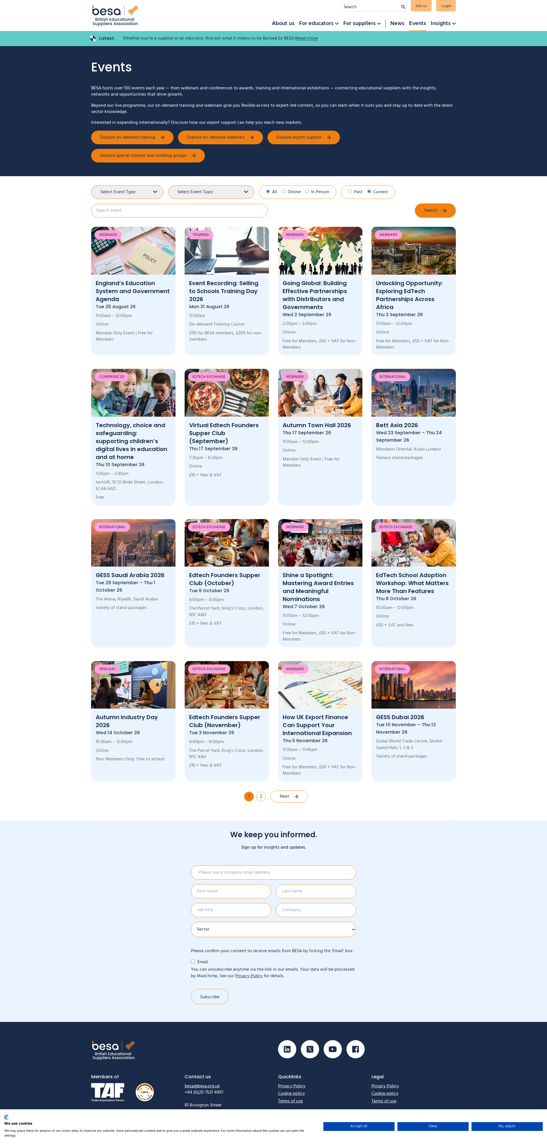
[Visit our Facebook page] (355, 1049)
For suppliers (359, 23)
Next (284, 796)
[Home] (115, 15)
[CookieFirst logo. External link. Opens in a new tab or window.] (6, 1117)
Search (430, 210)
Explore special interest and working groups (143, 155)
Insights (441, 23)
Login (446, 6)
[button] (337, 23)
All (274, 192)
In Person (320, 192)
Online (294, 192)
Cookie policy (291, 1093)
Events (417, 23)
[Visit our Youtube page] (333, 1049)
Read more (306, 38)
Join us (421, 6)
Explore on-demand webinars (216, 137)
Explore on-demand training (127, 137)
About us (283, 23)
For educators (316, 23)
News (397, 23)
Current (380, 192)
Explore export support (299, 137)
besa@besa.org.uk (202, 1086)
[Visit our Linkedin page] (287, 1049)
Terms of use (290, 1101)
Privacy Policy (249, 976)
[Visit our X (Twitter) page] (310, 1049)
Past (358, 192)
